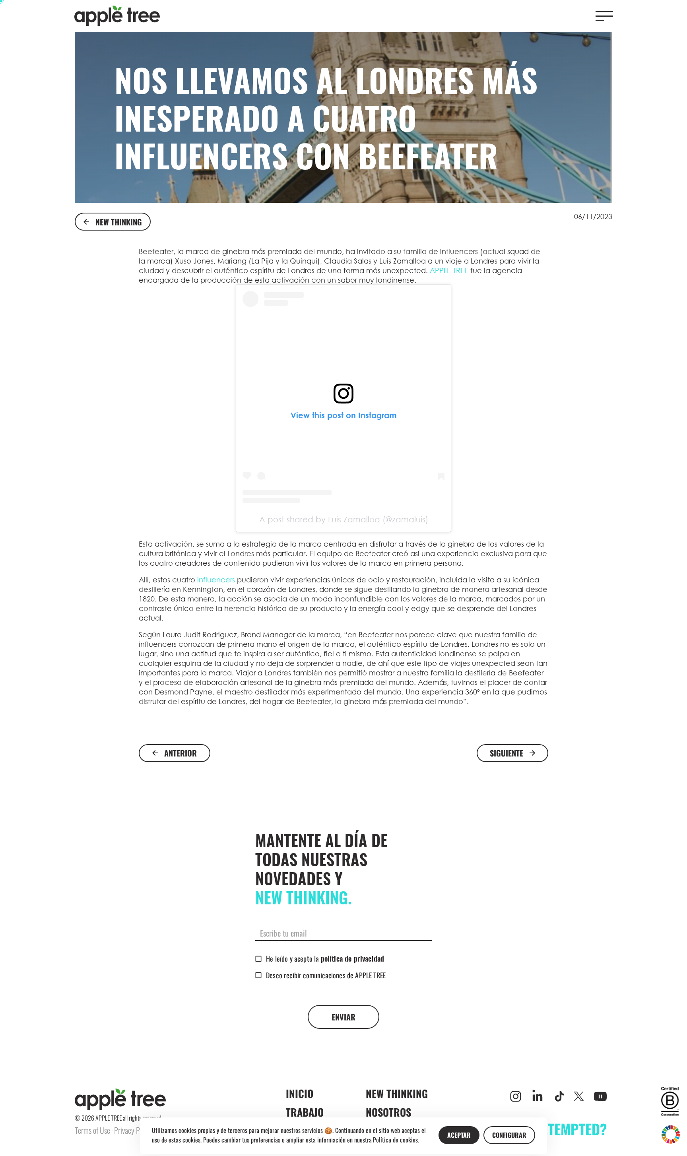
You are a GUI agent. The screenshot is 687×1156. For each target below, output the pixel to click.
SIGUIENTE (506, 753)
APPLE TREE (448, 270)
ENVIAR (343, 1017)
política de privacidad (352, 959)
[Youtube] (600, 1096)
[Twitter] (578, 1096)
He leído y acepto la (325, 958)
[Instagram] (516, 1096)
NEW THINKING (118, 222)
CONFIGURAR (509, 1135)
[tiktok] (559, 1096)
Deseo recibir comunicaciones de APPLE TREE (326, 975)
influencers (216, 579)
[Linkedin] (537, 1096)
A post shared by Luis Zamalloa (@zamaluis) (343, 519)
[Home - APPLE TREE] (117, 16)
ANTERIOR (180, 753)
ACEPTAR (459, 1135)
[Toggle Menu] (604, 16)
